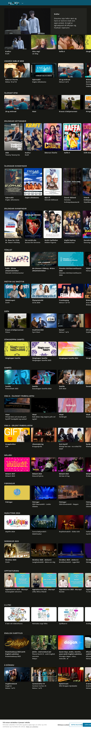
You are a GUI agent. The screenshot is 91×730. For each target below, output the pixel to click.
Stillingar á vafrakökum (63, 724)
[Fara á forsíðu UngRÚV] (14, 3)
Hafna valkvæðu (76, 724)
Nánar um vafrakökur (32, 726)
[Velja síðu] (22, 3)
